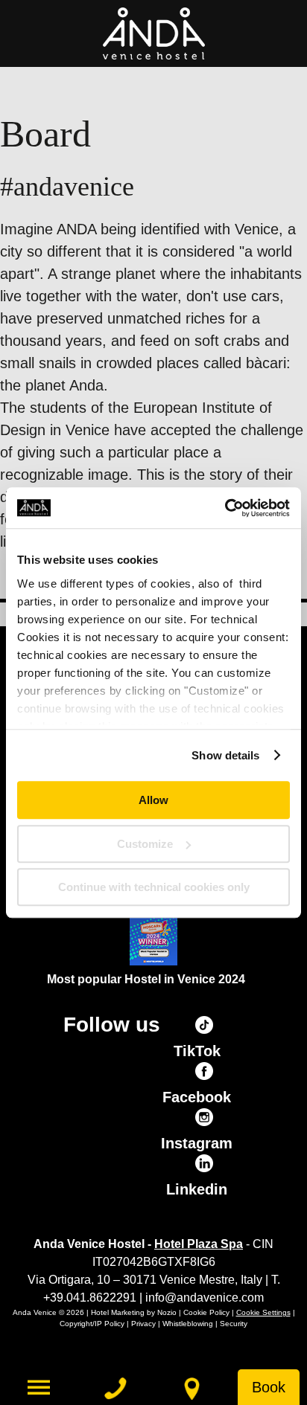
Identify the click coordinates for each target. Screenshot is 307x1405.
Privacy (143, 1323)
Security (233, 1323)
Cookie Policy (206, 1312)
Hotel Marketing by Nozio (134, 1312)
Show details (225, 755)
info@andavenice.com (204, 1297)
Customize (145, 843)
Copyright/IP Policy (92, 1323)
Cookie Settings (263, 1312)
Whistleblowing (187, 1323)
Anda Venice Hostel (153, 33)
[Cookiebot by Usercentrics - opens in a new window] (224, 508)
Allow (153, 800)
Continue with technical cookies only (154, 887)
